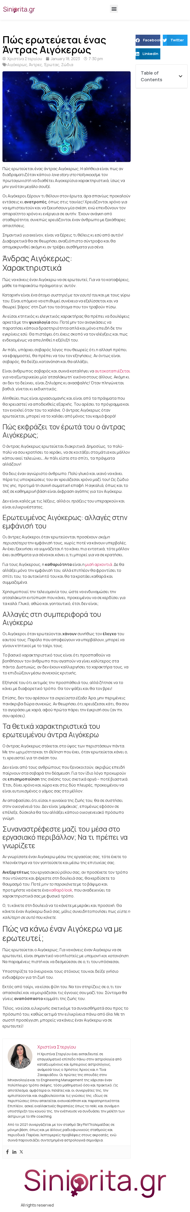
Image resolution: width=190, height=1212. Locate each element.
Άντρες (35, 64)
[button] (114, 9)
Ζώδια (67, 64)
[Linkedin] (14, 1152)
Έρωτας (51, 64)
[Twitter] (21, 1152)
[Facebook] (7, 1152)
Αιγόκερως (17, 64)
